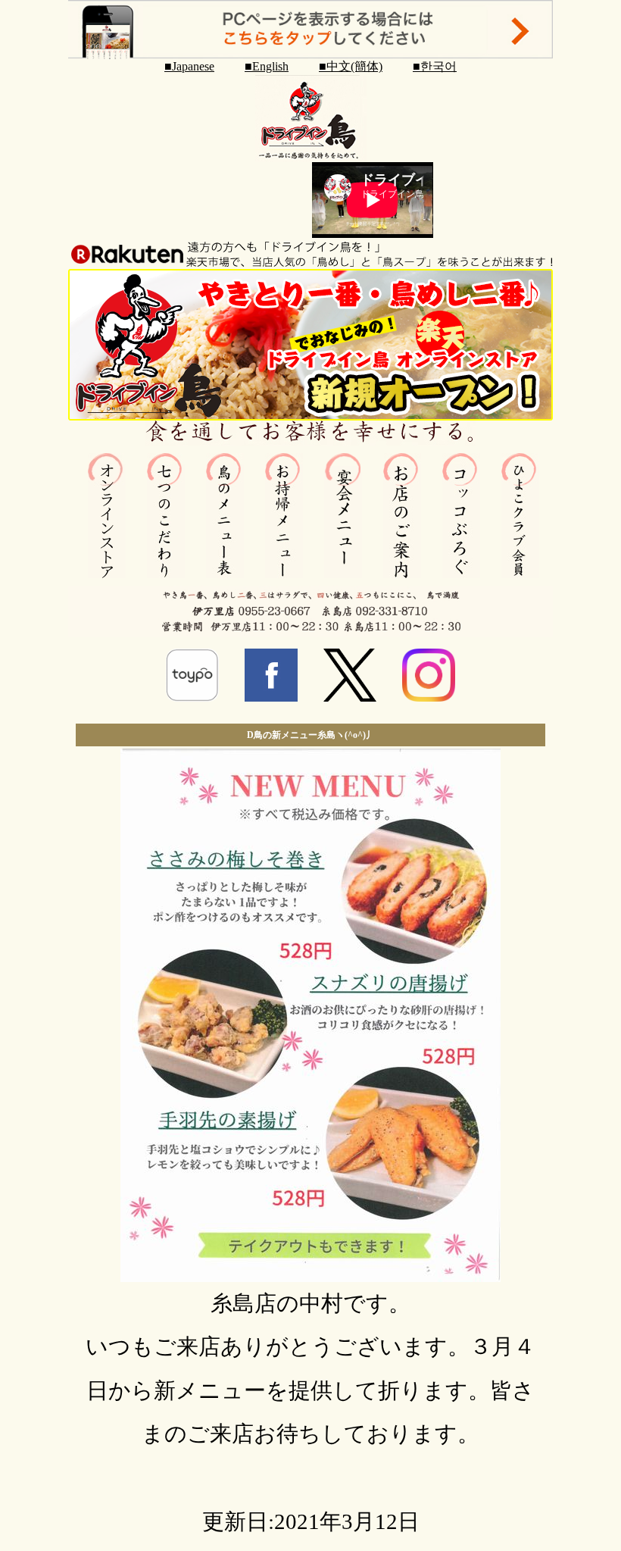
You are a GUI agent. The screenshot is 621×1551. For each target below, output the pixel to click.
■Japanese (189, 66)
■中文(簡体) (350, 66)
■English (267, 66)
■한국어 (435, 66)
